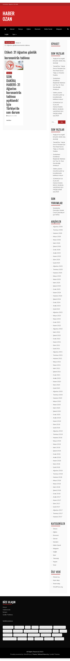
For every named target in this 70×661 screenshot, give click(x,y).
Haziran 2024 (57, 296)
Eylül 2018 (56, 467)
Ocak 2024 (56, 302)
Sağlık (6, 34)
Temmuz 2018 (58, 474)
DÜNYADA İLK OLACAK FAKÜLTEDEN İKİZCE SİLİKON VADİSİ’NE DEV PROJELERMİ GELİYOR (58, 109)
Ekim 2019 (56, 424)
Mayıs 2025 (57, 276)
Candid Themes (54, 654)
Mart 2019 (56, 447)
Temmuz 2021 (58, 355)
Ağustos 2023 (58, 312)
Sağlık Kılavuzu (46, 635)
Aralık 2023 (57, 306)
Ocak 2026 (56, 250)
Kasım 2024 (57, 292)
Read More (8, 120)
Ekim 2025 (56, 259)
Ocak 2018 (56, 494)
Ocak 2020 (56, 414)
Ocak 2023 (56, 322)
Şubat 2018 (57, 490)
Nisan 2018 (57, 484)
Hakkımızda (6, 610)
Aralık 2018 (57, 457)
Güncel (12, 29)
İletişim (5, 612)
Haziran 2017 (57, 517)
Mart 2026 (56, 243)
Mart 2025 (56, 283)
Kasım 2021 (57, 342)
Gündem (55, 542)
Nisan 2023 (57, 319)
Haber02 (35, 627)
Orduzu (56, 631)
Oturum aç (56, 577)
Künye (5, 607)
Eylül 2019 (56, 428)
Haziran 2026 (57, 233)
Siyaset (55, 44)
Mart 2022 (56, 332)
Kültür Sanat (48, 29)
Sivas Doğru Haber (45, 631)
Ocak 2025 (56, 289)
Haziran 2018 (57, 477)
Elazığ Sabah (22, 639)
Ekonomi (37, 29)
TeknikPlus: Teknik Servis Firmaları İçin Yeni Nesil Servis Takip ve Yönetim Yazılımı (59, 70)
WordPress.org (58, 587)
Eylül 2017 (56, 507)
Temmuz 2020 (58, 395)
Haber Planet (49, 639)
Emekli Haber (7, 631)
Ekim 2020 (56, 385)
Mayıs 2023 (57, 315)
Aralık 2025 (57, 253)
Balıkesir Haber (8, 627)
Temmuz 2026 (58, 230)
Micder (31, 639)
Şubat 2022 (57, 335)
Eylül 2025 (56, 263)
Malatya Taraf (7, 635)
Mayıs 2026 (57, 236)
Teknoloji (56, 558)
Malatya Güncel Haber (31, 631)
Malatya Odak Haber (20, 635)
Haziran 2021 (57, 358)
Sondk (28, 627)
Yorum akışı (56, 583)
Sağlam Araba (57, 635)
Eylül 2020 (56, 388)
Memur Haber (18, 631)
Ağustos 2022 (58, 329)
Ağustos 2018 (58, 470)
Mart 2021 (56, 368)
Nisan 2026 (57, 240)
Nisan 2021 (57, 365)
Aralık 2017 (57, 497)
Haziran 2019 (57, 437)
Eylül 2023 (56, 309)
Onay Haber (38, 639)
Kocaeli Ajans (19, 627)
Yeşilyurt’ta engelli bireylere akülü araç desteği (59, 61)
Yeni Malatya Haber (45, 627)
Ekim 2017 (56, 503)
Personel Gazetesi (59, 627)
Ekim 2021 (56, 345)
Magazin (59, 29)
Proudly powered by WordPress (20, 654)
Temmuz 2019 (58, 434)
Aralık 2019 (57, 418)
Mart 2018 (56, 487)
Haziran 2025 (57, 273)
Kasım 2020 (57, 381)
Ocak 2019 (56, 454)
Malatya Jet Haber (34, 635)
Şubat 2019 (57, 451)
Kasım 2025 (57, 256)
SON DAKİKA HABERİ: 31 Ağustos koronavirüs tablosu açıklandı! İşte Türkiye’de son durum (13, 94)
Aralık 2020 (57, 378)
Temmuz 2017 (58, 513)
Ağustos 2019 (58, 431)
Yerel (54, 565)
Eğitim (29, 29)
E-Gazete (63, 631)
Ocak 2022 (56, 339)
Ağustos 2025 (58, 266)
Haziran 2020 (57, 398)
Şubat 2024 (57, 299)
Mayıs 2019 (57, 441)
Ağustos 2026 (58, 226)
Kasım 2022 (57, 325)
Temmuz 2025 (58, 269)
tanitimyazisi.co (8, 621)
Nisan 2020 (57, 405)
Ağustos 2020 (58, 391)
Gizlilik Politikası (8, 615)
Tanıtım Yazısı (59, 639)
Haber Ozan (9, 16)
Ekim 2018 (56, 464)
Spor (13, 34)
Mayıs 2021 (57, 362)
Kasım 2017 (57, 500)
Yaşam (55, 562)
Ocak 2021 (56, 375)
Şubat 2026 (57, 246)
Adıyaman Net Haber (10, 639)
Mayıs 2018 (57, 480)
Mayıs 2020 (57, 401)
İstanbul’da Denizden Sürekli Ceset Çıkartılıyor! (58, 210)
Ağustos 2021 (58, 352)
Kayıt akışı (56, 580)
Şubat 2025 (57, 286)
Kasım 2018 (57, 461)
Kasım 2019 (57, 421)
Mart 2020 (56, 408)
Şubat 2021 (57, 372)
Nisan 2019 (57, 444)
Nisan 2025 (57, 279)
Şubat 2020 (57, 411)
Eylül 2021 (56, 348)
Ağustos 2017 (58, 510)
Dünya (20, 29)
